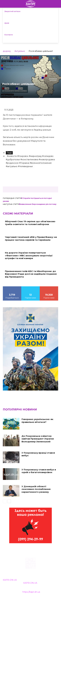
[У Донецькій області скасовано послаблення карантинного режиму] (11, 491)
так (12, 287)
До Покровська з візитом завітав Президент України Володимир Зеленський (38, 439)
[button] (57, 4)
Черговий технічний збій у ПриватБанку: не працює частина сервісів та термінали (31, 238)
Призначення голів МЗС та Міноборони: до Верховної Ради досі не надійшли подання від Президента (31, 274)
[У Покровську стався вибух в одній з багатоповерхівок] (11, 474)
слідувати (30, 287)
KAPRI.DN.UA (10, 580)
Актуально (19, 51)
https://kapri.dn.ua (31, 592)
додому (7, 51)
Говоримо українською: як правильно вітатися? (37, 420)
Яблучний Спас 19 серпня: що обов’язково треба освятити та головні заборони (30, 223)
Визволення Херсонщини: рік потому (37, 204)
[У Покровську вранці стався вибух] (11, 457)
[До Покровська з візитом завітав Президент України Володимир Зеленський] (11, 440)
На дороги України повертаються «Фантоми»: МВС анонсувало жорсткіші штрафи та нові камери (28, 255)
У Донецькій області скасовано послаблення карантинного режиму (36, 489)
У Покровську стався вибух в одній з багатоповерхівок (39, 471)
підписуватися (49, 287)
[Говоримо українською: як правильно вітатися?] (11, 424)
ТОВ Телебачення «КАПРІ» (17, 614)
